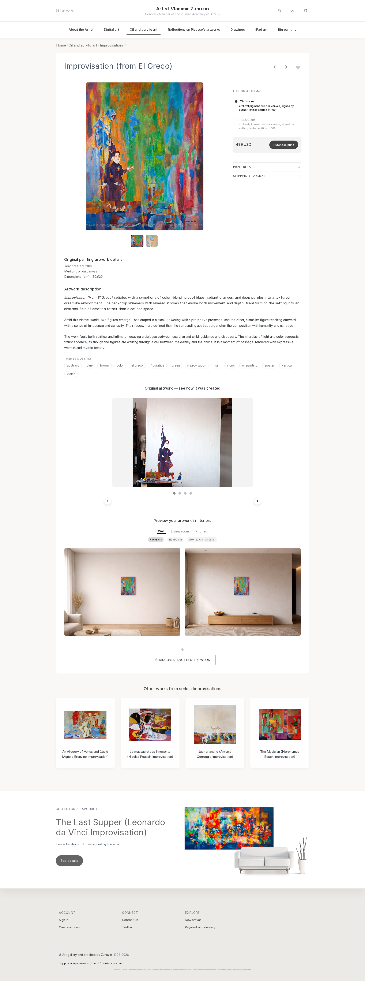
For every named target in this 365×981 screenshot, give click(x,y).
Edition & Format (247, 91)
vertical (287, 365)
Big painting (287, 29)
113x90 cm (175, 539)
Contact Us (130, 920)
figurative (157, 365)
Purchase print (284, 144)
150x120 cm (201, 539)
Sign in (63, 920)
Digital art (111, 29)
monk (230, 365)
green (176, 365)
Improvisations (112, 45)
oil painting (249, 365)
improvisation (196, 365)
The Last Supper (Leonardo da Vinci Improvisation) (110, 827)
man (216, 365)
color (120, 365)
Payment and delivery (200, 927)
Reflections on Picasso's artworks (194, 29)
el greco (137, 365)
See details (69, 861)
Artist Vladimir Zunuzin (182, 8)
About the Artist (81, 29)
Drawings (237, 29)
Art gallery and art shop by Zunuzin (87, 954)
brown (104, 365)
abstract (73, 365)
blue (90, 365)
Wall (161, 531)
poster (269, 365)
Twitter (127, 927)
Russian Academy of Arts (198, 14)
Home (61, 45)
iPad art (261, 29)
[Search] (280, 11)
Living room (180, 531)
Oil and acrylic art (143, 29)
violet (71, 374)
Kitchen (201, 531)
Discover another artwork (184, 660)
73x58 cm (156, 539)
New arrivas (193, 920)
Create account (70, 927)
